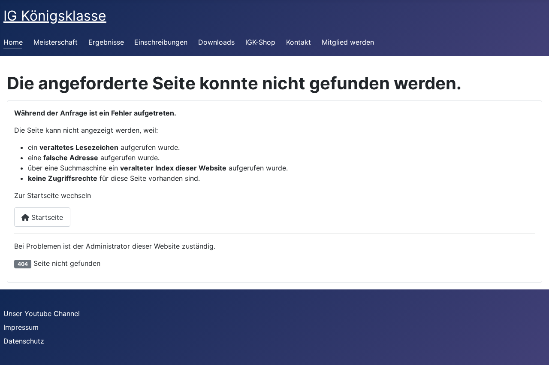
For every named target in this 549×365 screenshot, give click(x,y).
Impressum (21, 327)
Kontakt (298, 42)
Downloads (216, 42)
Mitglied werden (348, 42)
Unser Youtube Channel (41, 313)
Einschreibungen (160, 42)
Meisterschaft (55, 42)
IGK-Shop (260, 42)
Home (13, 42)
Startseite (46, 217)
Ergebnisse (106, 42)
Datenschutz (23, 341)
